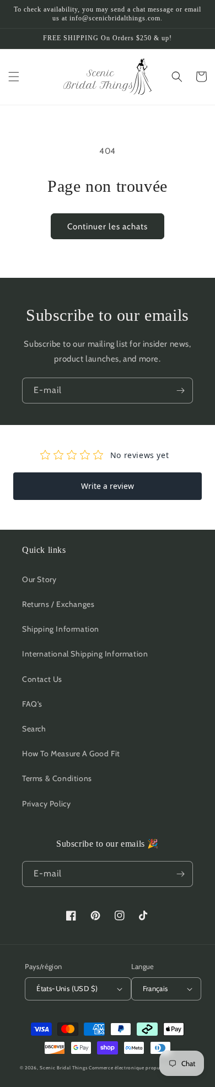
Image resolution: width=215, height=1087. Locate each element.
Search (34, 729)
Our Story (39, 579)
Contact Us (42, 679)
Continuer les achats (107, 227)
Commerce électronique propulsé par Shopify (142, 1067)
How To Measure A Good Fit (71, 753)
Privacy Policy (46, 804)
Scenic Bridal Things (63, 1067)
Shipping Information (60, 629)
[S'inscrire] (180, 390)
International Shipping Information (85, 654)
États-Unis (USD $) (67, 988)
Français (155, 988)
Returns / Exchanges (58, 604)
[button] (14, 76)
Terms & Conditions (57, 778)
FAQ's (32, 704)
